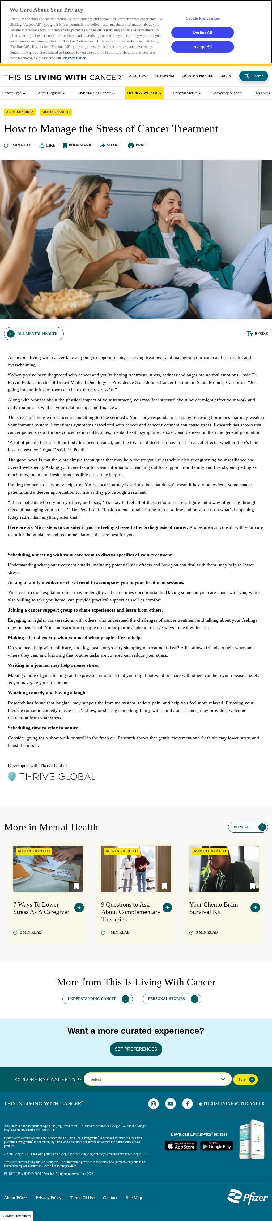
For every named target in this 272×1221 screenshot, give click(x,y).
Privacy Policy (48, 1198)
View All (242, 827)
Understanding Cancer (94, 93)
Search (258, 76)
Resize (261, 334)
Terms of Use (82, 1198)
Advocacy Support (228, 93)
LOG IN (225, 76)
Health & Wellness (142, 93)
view (79, 907)
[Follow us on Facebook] (187, 1103)
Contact (110, 1198)
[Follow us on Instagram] (153, 1103)
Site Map (134, 1198)
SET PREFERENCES (136, 1049)
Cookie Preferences (17, 1216)
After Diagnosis (49, 93)
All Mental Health (38, 334)
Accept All (203, 46)
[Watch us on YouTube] (170, 1103)
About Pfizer (15, 1198)
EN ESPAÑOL (165, 76)
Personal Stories (185, 93)
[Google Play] (216, 1146)
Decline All (202, 32)
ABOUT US (137, 76)
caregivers (262, 93)
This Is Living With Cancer (64, 77)
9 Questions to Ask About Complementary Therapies (130, 912)
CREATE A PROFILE (197, 76)
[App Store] (180, 1146)
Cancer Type (11, 93)
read (31, 932)
